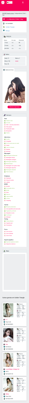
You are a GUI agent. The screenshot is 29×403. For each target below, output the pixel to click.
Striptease (8, 178)
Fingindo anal (9, 223)
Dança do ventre (10, 180)
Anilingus (8, 217)
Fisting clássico (9, 221)
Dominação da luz (10, 188)
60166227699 (9, 398)
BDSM (7, 190)
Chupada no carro (10, 213)
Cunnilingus (9, 215)
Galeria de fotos (9, 70)
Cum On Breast (9, 233)
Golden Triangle (10, 27)
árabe (16, 61)
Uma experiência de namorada (13, 208)
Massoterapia (9, 163)
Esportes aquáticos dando (12, 241)
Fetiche (8, 132)
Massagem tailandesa (11, 161)
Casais (7, 145)
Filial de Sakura (9, 171)
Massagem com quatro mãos (13, 165)
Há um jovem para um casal (12, 143)
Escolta (8, 139)
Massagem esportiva (11, 167)
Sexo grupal (9, 126)
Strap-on (8, 194)
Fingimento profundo (11, 211)
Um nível (8, 122)
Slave (7, 192)
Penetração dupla (10, 128)
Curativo (8, 198)
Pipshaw (8, 149)
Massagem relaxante (11, 169)
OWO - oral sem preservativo (12, 124)
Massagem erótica (10, 157)
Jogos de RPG (9, 196)
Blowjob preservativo (11, 206)
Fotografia (8, 141)
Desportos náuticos (10, 244)
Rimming (8, 151)
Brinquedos (9, 130)
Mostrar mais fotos (14, 107)
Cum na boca (9, 231)
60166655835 (9, 324)
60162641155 (9, 374)
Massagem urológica (11, 159)
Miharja (7, 31)
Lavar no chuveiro (10, 147)
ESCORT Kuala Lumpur (8, 13)
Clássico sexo (9, 120)
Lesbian (8, 182)
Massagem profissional (11, 155)
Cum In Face (9, 235)
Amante (8, 186)
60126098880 (9, 23)
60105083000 (9, 349)
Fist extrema (9, 225)
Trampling (8, 200)
